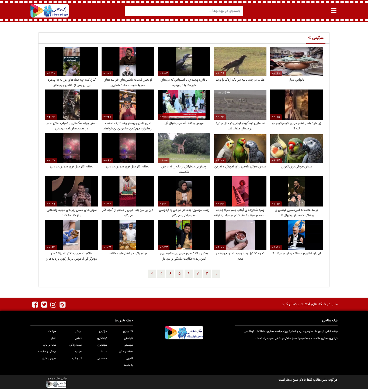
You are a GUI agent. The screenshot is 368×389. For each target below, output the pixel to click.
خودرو (78, 352)
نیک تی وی (49, 345)
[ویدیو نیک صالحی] (49, 11)
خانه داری (102, 358)
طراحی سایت (60, 379)
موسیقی (128, 345)
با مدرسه (128, 365)
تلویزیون (102, 345)
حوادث (52, 331)
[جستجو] (130, 11)
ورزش (78, 331)
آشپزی (129, 358)
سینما (104, 352)
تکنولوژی (128, 331)
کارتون (78, 338)
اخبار (53, 338)
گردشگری (102, 338)
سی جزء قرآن (49, 358)
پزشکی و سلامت (47, 352)
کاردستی (128, 338)
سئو (49, 379)
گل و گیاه (77, 358)
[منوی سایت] (333, 10)
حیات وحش (126, 352)
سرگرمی (103, 331)
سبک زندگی (76, 345)
